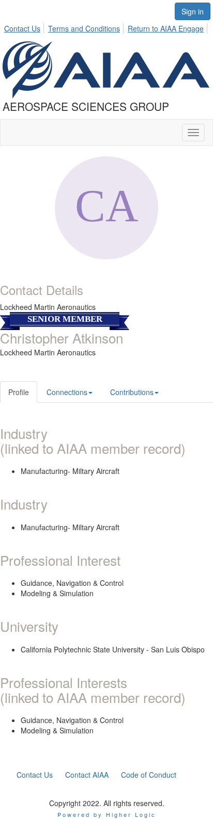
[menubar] (106, 27)
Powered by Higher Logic (106, 814)
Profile (18, 392)
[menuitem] (25, 27)
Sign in (192, 11)
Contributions (132, 392)
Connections (67, 392)
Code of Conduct (148, 774)
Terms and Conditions (84, 28)
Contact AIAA (87, 774)
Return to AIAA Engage (166, 28)
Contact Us (22, 28)
